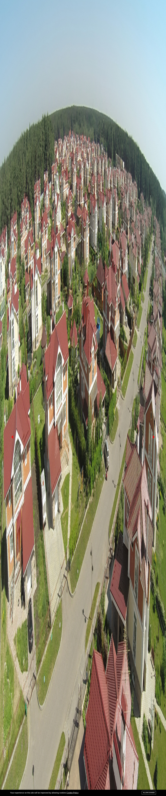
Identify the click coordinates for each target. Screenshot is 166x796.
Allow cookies (149, 792)
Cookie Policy (72, 793)
